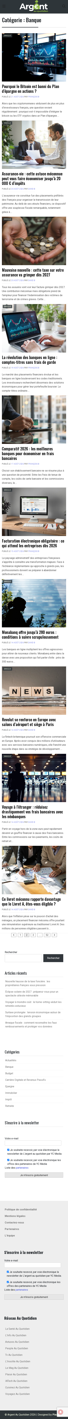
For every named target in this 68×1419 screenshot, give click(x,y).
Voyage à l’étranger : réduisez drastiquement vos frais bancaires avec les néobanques (32, 811)
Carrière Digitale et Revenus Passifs (25, 1079)
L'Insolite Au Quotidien (17, 1361)
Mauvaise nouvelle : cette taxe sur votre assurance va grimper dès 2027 (33, 272)
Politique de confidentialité (21, 1209)
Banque (7, 36)
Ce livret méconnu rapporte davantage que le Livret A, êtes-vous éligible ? (31, 901)
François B (33, 97)
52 (47, 935)
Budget (9, 1073)
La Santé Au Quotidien (17, 1328)
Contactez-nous (14, 1222)
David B (31, 189)
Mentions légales (15, 1216)
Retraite (9, 1105)
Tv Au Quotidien (13, 1354)
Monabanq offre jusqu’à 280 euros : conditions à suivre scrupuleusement (30, 634)
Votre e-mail (11, 1138)
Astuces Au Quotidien (17, 1341)
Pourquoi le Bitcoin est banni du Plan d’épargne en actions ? (30, 88)
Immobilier (11, 1092)
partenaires (22, 1167)
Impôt (8, 1099)
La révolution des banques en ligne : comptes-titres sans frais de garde (29, 359)
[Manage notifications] (60, 1412)
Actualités (10, 1060)
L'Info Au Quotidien (15, 1335)
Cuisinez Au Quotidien (17, 1387)
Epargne (9, 1086)
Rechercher (11, 952)
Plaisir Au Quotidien (16, 1374)
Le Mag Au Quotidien (16, 1367)
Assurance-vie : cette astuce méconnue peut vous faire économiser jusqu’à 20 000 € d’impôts (32, 178)
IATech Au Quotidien (16, 1380)
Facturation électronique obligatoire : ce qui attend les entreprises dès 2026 (33, 543)
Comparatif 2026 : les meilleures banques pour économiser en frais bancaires (28, 453)
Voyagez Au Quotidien (17, 1393)
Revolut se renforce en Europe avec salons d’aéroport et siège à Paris (29, 721)
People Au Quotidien (16, 1348)
